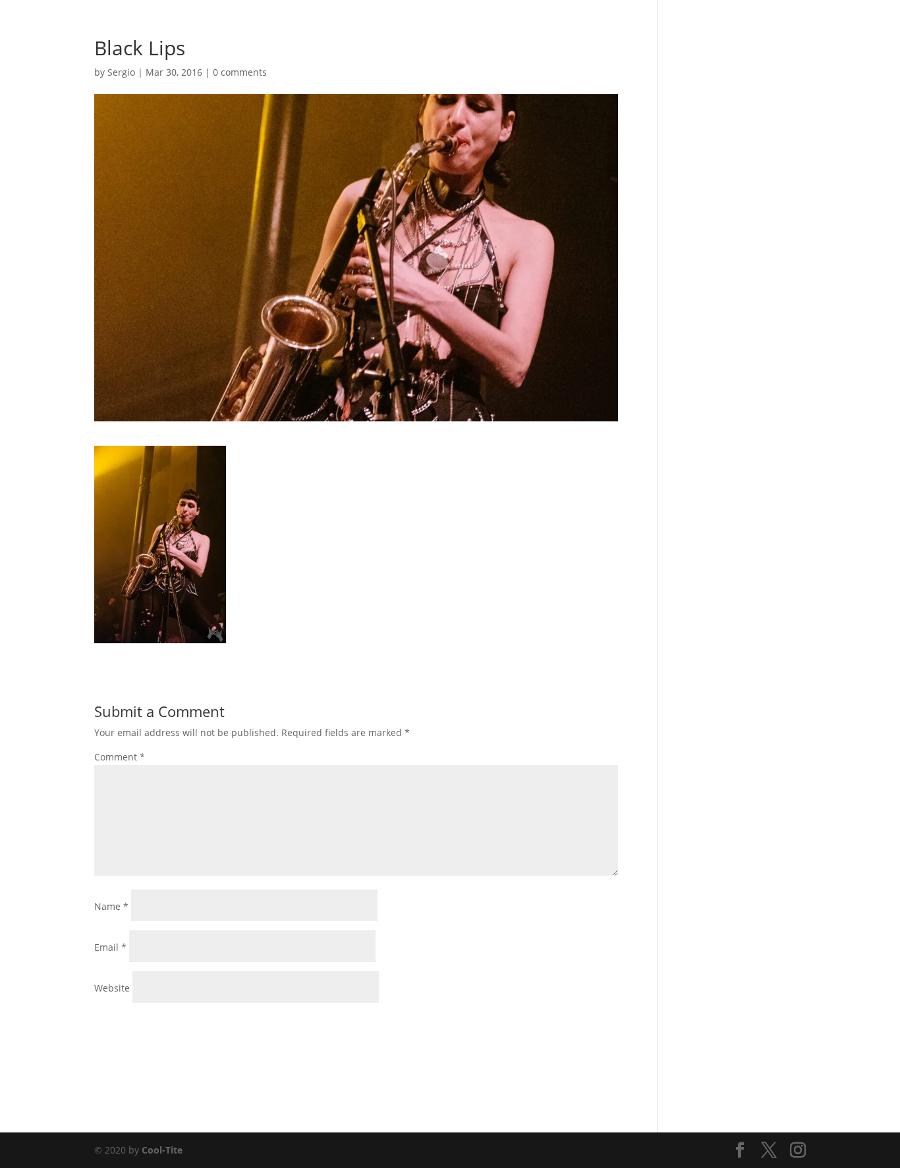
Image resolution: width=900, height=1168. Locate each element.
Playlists (635, 27)
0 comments (240, 72)
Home (498, 27)
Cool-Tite (162, 1150)
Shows (587, 27)
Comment (119, 757)
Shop (680, 27)
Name (111, 906)
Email (110, 947)
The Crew (727, 27)
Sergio (121, 72)
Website (112, 988)
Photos (542, 27)
